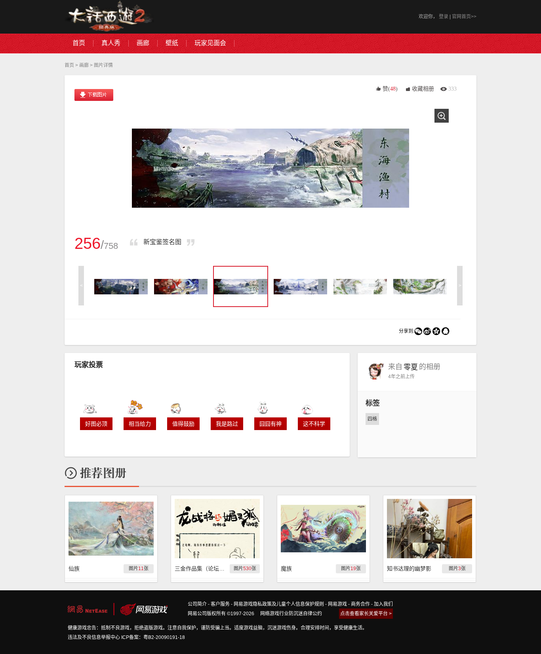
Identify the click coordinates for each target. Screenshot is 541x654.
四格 (372, 419)
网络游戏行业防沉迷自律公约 (291, 613)
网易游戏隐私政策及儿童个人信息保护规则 (279, 604)
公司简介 (197, 604)
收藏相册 (423, 89)
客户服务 (220, 604)
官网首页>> (464, 16)
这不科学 (314, 424)
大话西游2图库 (109, 17)
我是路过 (227, 424)
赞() (390, 89)
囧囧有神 (270, 424)
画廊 (84, 65)
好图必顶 (96, 424)
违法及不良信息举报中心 (94, 637)
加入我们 (383, 604)
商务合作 (360, 604)
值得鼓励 (183, 424)
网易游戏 (337, 604)
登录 (443, 16)
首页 (69, 65)
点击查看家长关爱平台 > (366, 613)
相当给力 (140, 424)
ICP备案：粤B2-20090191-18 (153, 637)
